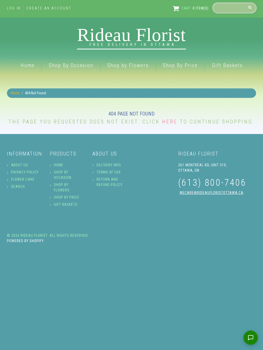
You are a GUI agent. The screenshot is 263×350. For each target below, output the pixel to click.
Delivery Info (109, 165)
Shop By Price (180, 65)
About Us (19, 165)
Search (18, 186)
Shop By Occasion (71, 65)
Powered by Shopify (25, 241)
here (169, 122)
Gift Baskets (227, 65)
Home (28, 65)
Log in (14, 8)
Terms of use (109, 172)
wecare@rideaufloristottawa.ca (211, 193)
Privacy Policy (25, 172)
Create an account (48, 8)
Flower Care (23, 179)
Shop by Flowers (128, 65)
